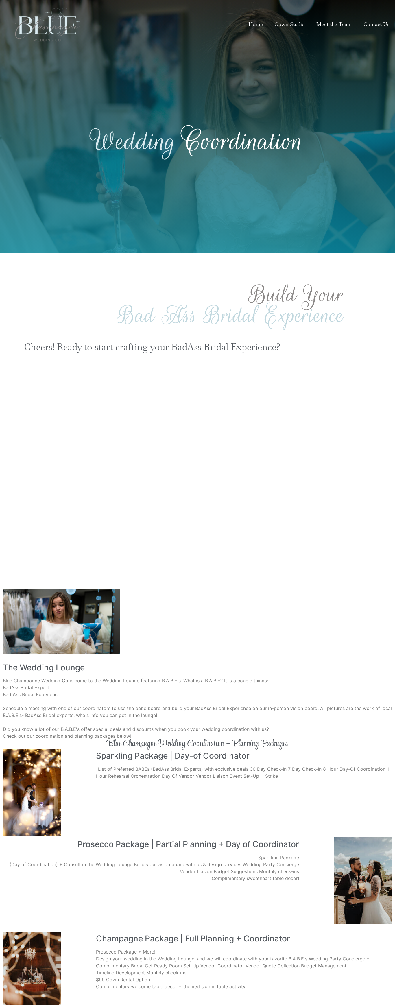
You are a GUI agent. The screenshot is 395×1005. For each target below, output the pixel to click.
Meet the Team (334, 24)
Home (255, 24)
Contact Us (376, 24)
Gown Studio (289, 24)
